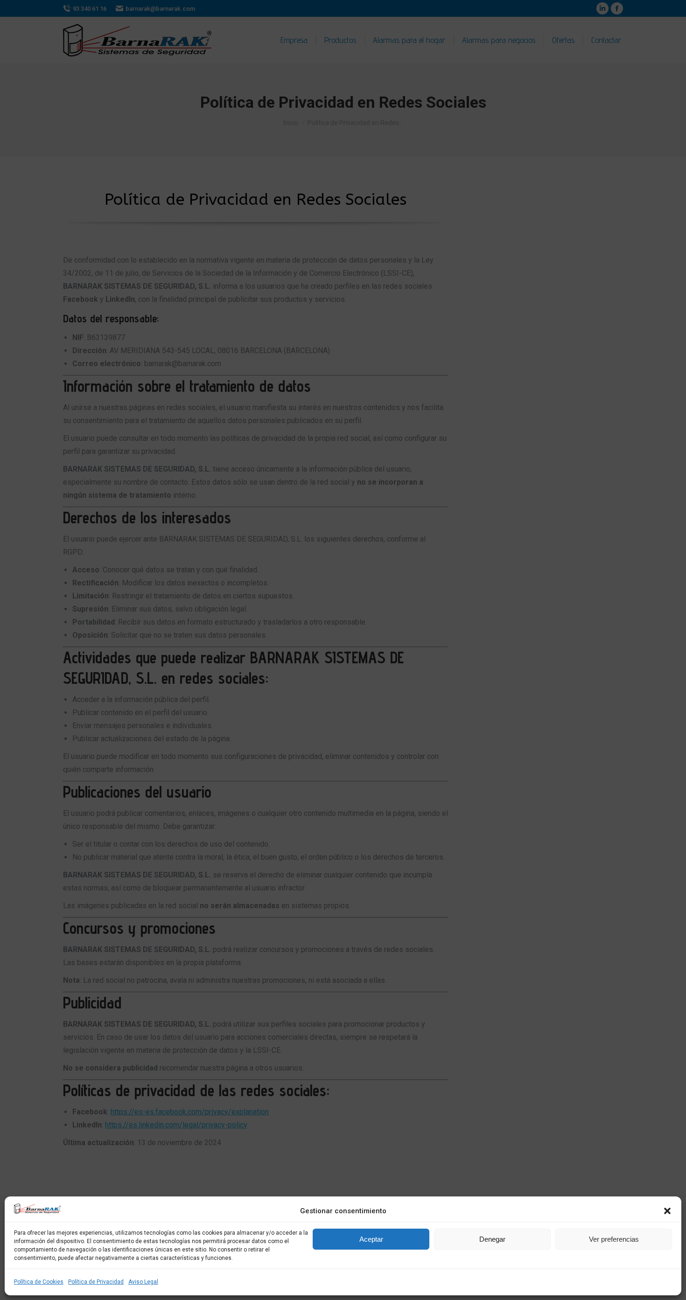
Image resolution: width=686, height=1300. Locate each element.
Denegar (492, 1239)
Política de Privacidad (96, 1282)
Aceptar (371, 1239)
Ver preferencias (614, 1239)
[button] (667, 1211)
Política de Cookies (38, 1282)
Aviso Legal (143, 1282)
